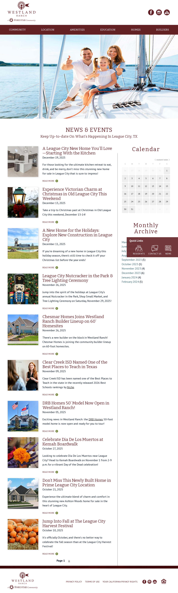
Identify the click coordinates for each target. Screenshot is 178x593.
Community (17, 29)
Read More (48, 181)
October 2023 (130, 264)
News (168, 253)
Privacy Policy (74, 581)
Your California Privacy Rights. (120, 581)
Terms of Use (92, 581)
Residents (139, 253)
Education (107, 29)
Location (47, 29)
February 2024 (130, 281)
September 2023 (132, 260)
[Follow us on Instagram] (159, 12)
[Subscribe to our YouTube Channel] (167, 12)
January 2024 (129, 277)
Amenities (77, 29)
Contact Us (154, 253)
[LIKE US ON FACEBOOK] (144, 582)
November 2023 (131, 268)
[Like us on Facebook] (151, 12)
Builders (162, 29)
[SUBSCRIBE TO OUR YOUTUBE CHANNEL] (155, 582)
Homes (136, 29)
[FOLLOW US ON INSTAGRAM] (149, 582)
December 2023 (131, 273)
